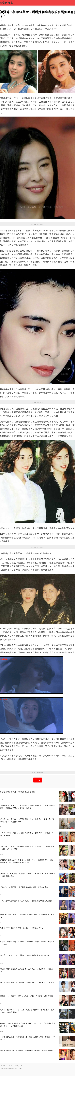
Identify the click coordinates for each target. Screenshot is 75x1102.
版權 (20, 1068)
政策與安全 (9, 1068)
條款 (14, 1068)
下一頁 (37, 780)
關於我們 (3, 1068)
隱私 (17, 1068)
